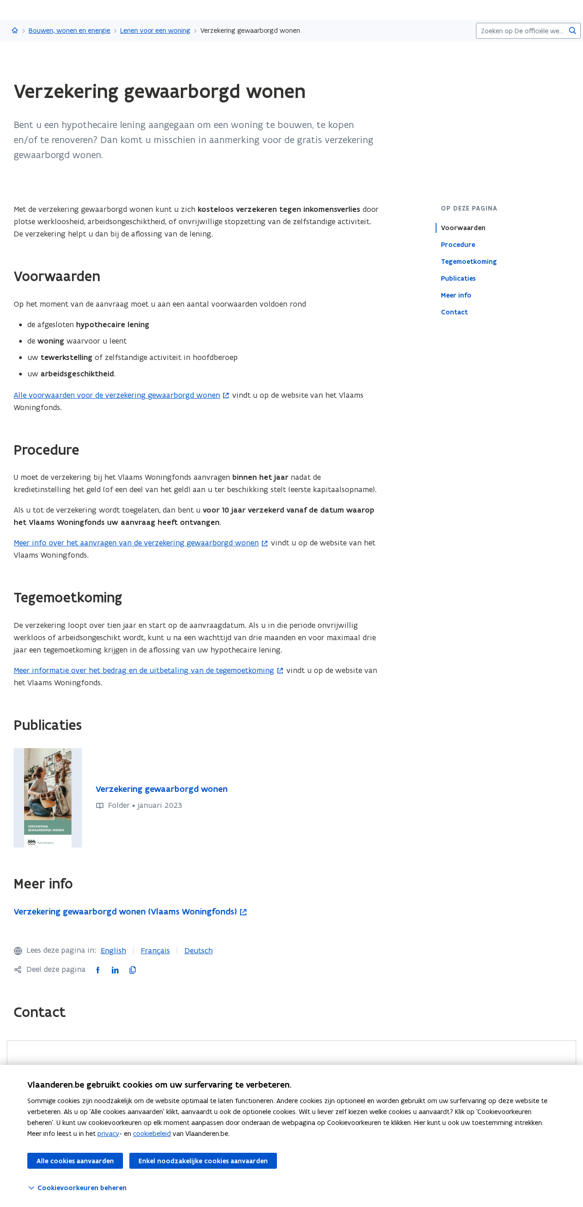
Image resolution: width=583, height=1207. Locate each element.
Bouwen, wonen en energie (69, 30)
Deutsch (198, 950)
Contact (454, 312)
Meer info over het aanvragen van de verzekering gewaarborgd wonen (136, 543)
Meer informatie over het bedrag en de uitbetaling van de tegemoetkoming (144, 670)
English (113, 950)
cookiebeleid (152, 1133)
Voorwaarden (463, 227)
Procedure (458, 244)
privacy (108, 1133)
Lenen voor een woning (155, 30)
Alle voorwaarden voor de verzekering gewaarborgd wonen (117, 395)
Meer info (456, 295)
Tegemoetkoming (469, 261)
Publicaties (458, 278)
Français (155, 950)
